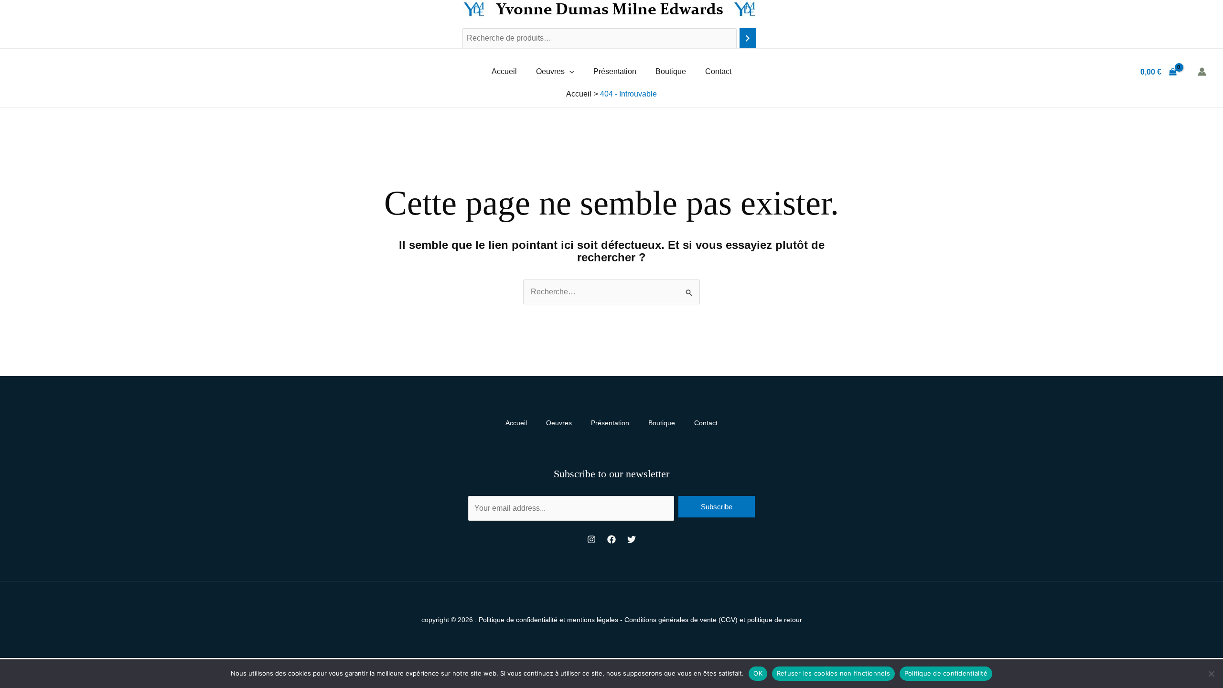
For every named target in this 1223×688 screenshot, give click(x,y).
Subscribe (716, 507)
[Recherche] (748, 38)
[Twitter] (631, 539)
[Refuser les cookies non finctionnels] (1211, 673)
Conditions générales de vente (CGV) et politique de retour (713, 620)
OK (757, 673)
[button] (569, 72)
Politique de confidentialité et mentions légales (548, 620)
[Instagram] (591, 539)
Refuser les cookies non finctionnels (833, 673)
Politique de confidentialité (945, 673)
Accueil (504, 71)
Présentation (614, 71)
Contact (718, 71)
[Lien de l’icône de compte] (1202, 71)
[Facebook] (611, 539)
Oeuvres (550, 71)
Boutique (670, 71)
